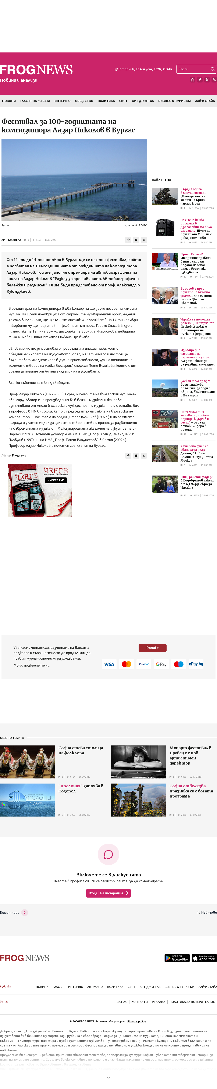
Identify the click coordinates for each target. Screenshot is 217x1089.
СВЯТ (131, 986)
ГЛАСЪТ (58, 986)
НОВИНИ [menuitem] (9, 101)
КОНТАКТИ (139, 1002)
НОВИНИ (42, 986)
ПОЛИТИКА (115, 986)
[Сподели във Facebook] (136, 240)
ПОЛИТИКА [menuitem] (106, 101)
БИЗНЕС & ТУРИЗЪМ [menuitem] (174, 101)
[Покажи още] (108, 1077)
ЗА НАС (122, 1002)
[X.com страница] (207, 79)
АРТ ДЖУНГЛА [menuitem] (143, 101)
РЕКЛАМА (158, 1002)
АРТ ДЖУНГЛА (11, 240)
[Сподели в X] (144, 240)
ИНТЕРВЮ (75, 986)
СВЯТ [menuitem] (123, 101)
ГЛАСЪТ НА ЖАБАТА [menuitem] (35, 101)
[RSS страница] (214, 79)
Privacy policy (137, 1021)
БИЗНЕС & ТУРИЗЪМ (179, 986)
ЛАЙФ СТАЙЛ (208, 986)
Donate (152, 647)
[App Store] (204, 958)
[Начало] (192, 79)
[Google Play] (177, 958)
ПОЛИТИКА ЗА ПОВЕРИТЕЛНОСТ (193, 1002)
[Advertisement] (108, 26)
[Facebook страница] (200, 79)
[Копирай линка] (128, 240)
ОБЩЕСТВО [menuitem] (84, 101)
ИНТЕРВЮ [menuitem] (62, 101)
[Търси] (212, 69)
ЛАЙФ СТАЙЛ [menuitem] (205, 101)
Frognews (19, 455)
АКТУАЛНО (95, 986)
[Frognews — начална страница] (24, 958)
